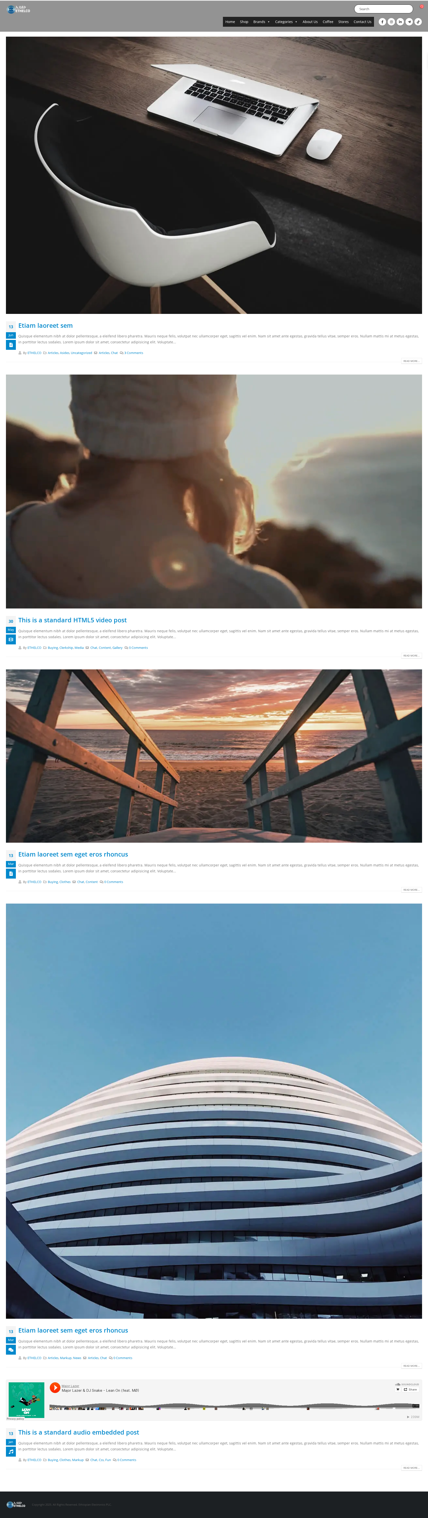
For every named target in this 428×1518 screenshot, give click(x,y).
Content (105, 648)
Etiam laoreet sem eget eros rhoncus (73, 854)
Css (101, 1460)
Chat (114, 353)
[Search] (408, 9)
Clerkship (66, 648)
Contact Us (363, 21)
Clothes (65, 882)
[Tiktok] (418, 21)
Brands (259, 21)
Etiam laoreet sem (45, 325)
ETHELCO (34, 353)
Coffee (328, 21)
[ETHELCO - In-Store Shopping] (18, 9)
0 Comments (138, 648)
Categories (284, 21)
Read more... (411, 361)
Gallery (117, 648)
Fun (108, 1460)
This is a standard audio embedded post (78, 1432)
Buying (53, 648)
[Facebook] (382, 21)
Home (230, 21)
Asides (64, 353)
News (77, 1358)
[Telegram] (409, 21)
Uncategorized (81, 353)
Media (79, 648)
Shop (244, 21)
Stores (343, 21)
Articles (53, 353)
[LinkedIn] (400, 21)
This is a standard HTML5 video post (72, 620)
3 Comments (133, 353)
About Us (310, 21)
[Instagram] (391, 21)
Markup (66, 1358)
